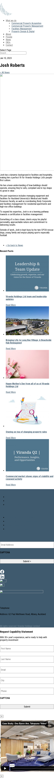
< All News (5, 72)
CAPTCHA (5, 552)
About (8, 34)
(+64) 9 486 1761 (18, 608)
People (9, 37)
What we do (11, 20)
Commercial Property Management (27, 26)
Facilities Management (22, 28)
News (8, 39)
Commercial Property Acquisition (26, 23)
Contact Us (5, 620)
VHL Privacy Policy (14, 504)
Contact (9, 45)
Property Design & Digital (23, 31)
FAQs (8, 42)
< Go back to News (14, 245)
